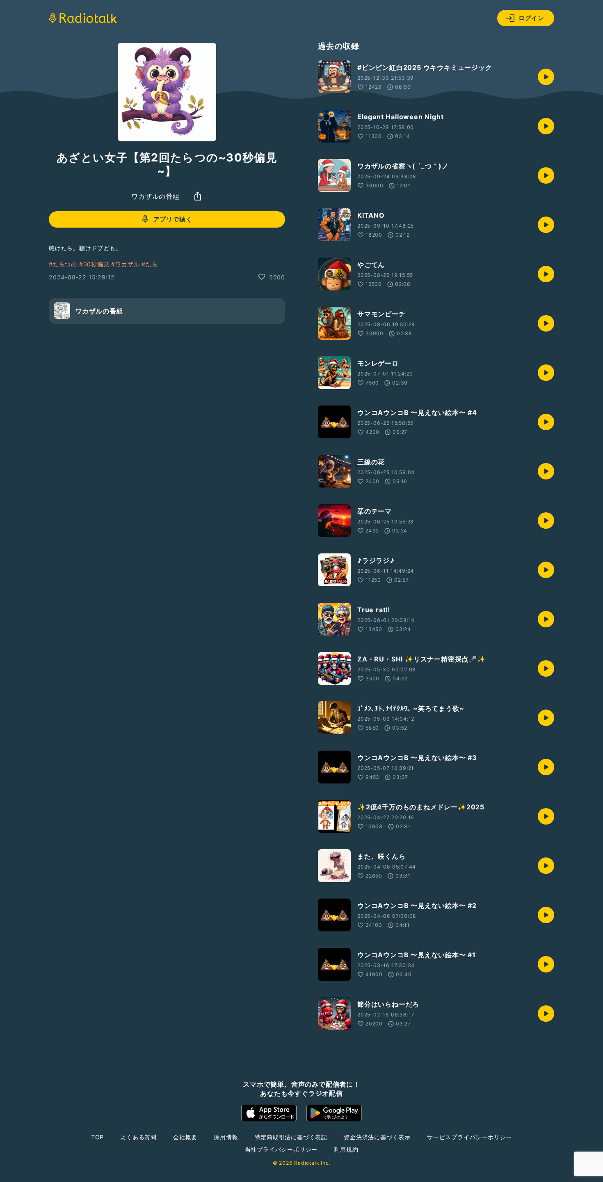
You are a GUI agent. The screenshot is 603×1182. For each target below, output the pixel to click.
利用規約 (346, 1149)
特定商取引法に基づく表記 (291, 1137)
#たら (150, 263)
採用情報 (226, 1137)
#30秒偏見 (94, 263)
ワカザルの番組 (155, 196)
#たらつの (63, 263)
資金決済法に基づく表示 (377, 1137)
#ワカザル (125, 263)
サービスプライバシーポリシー (469, 1137)
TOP (97, 1137)
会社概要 (185, 1137)
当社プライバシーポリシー (281, 1149)
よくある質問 (138, 1137)
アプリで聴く (172, 219)
